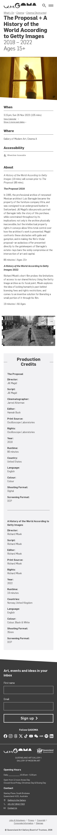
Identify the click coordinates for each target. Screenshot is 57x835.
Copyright (41, 820)
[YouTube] (31, 736)
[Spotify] (46, 736)
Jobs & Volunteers (17, 820)
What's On (9, 12)
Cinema (20, 12)
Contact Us (12, 808)
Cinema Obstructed (36, 12)
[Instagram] (10, 736)
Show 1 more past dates (14, 122)
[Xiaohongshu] (41, 736)
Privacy (31, 820)
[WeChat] (36, 736)
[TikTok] (26, 736)
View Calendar (10, 119)
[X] (21, 736)
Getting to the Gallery (17, 800)
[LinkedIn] (51, 736)
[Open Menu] (51, 5)
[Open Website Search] (44, 5)
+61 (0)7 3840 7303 (16, 804)
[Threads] (16, 736)
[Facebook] (5, 736)
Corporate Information (23, 823)
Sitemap (39, 823)
